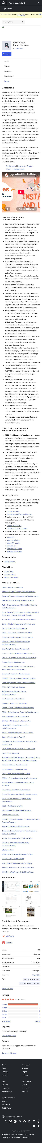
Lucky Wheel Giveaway (10, 753)
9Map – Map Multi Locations (12, 587)
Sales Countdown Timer (10, 815)
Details (6, 61)
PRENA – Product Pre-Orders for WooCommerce (19, 778)
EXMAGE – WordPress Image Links (14, 703)
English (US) (36, 975)
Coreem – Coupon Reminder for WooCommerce (19, 658)
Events (24, 1085)
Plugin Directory (7, 9)
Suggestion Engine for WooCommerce (15, 826)
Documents (21, 166)
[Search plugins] (23, 22)
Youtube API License (14, 552)
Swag (25, 1092)
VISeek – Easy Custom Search (13, 859)
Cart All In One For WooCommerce (14, 628)
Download (6, 54)
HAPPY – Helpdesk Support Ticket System (17, 733)
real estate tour (34, 979)
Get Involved (26, 1081)
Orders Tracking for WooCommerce (14, 765)
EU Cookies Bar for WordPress (13, 699)
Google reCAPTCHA (14, 526)
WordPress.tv (8, 1092)
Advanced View (7, 989)
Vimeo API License (13, 543)
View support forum (9, 1036)
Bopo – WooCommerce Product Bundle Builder (19, 619)
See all (37, 1021)
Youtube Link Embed (14, 549)
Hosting (5, 1072)
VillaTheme (19, 48)
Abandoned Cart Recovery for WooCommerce (18, 592)
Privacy (4, 1075)
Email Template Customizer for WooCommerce (18, 683)
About (4, 1065)
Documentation (9, 574)
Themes (25, 1068)
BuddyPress (7, 1108)
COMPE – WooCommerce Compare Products (18, 653)
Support (7, 81)
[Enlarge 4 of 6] (37, 896)
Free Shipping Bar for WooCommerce (15, 716)
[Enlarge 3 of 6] (18, 896)
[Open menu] (39, 3)
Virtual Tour (36, 983)
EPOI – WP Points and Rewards (13, 687)
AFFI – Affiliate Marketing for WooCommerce (18, 600)
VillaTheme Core (8, 850)
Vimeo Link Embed (13, 540)
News (4, 1068)
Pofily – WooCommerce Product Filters (16, 774)
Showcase (25, 1065)
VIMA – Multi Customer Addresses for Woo (17, 854)
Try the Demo (11, 166)
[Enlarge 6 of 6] (37, 908)
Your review (6, 1021)
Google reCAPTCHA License (17, 529)
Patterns (25, 1075)
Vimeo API (10, 537)
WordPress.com (8, 1098)
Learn (4, 1081)
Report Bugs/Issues (11, 577)
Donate (25, 1088)
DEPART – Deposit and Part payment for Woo (18, 678)
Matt (4, 1101)
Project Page (8, 572)
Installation (8, 71)
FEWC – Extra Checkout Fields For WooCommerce (20, 712)
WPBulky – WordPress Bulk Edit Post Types (18, 872)
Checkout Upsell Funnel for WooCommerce (17, 637)
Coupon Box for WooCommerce (13, 662)
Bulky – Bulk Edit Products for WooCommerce (18, 624)
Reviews (7, 66)
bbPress (6, 1105)
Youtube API (11, 546)
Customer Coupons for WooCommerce (16, 674)
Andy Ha (9, 943)
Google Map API (13, 511)
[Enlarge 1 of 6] (18, 883)
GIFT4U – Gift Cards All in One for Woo (16, 721)
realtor (29, 983)
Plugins (24, 1072)
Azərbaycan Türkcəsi (14, 1117)
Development (9, 76)
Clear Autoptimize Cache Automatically (16, 649)
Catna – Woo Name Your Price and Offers (17, 633)
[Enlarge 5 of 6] (18, 908)
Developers (6, 1088)
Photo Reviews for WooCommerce (14, 769)
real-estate (22, 983)
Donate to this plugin (9, 1053)
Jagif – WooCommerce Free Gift (13, 737)
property (26, 979)
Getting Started (9, 562)
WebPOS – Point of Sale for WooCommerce (18, 868)
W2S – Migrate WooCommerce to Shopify (17, 863)
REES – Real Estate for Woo (12, 806)
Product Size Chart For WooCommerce (16, 790)
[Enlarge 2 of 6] (37, 883)
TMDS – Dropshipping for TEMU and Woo (17, 838)
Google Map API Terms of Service (19, 514)
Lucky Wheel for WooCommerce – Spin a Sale (18, 749)
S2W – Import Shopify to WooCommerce (16, 810)
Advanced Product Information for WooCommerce (20, 596)
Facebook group (18, 169)
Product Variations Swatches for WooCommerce (19, 794)
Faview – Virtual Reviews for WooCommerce (18, 708)
